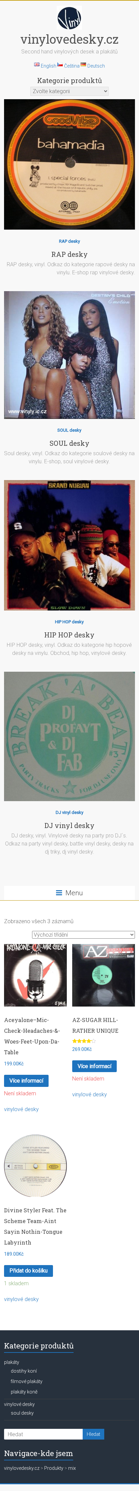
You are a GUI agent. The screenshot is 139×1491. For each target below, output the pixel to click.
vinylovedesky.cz (69, 39)
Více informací (26, 1080)
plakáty (11, 1362)
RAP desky (69, 241)
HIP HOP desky (69, 621)
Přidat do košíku (28, 1270)
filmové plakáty (27, 1381)
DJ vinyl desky (69, 812)
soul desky (22, 1413)
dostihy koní (24, 1371)
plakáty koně (24, 1392)
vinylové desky (21, 1109)
